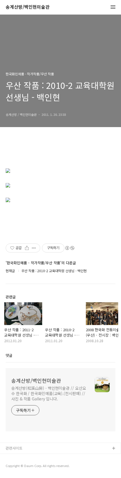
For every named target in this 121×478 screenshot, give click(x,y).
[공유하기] (26, 248)
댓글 (9, 355)
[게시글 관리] (33, 248)
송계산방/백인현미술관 (28, 7)
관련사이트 (14, 448)
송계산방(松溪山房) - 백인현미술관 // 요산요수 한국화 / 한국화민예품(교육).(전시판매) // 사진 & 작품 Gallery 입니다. (48, 393)
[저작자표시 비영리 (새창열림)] (69, 248)
